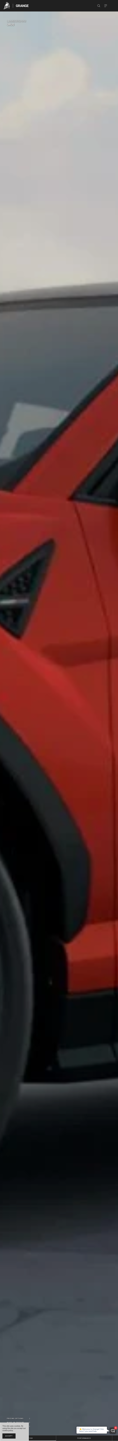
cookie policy (7, 1430)
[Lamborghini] (7, 5)
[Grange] (22, 5)
